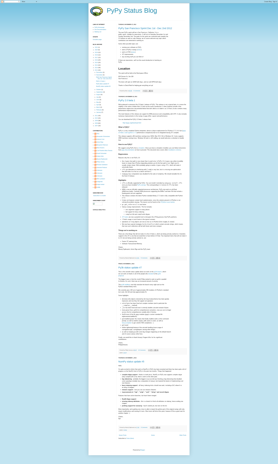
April (97, 105)
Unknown (99, 170)
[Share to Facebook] (150, 91)
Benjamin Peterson (102, 145)
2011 (96, 115)
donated (150, 274)
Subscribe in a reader (99, 195)
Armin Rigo (100, 142)
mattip (98, 187)
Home (153, 435)
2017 (96, 57)
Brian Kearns (100, 148)
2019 (96, 52)
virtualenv (141, 148)
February (99, 110)
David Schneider (102, 153)
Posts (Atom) (130, 438)
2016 (96, 60)
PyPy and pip (141, 185)
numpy (125, 430)
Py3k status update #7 (130, 267)
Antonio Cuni (100, 139)
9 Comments (144, 258)
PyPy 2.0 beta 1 (126, 100)
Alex (98, 133)
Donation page (97, 39)
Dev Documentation (100, 29)
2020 (96, 50)
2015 (96, 62)
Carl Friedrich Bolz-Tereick (104, 150)
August (98, 94)
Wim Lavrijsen (101, 179)
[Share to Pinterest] (152, 91)
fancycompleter (127, 323)
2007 (96, 125)
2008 (96, 123)
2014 (96, 65)
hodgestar (100, 181)
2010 (96, 118)
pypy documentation (128, 150)
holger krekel (100, 184)
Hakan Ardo (100, 156)
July (97, 97)
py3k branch (158, 271)
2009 (96, 120)
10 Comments (142, 350)
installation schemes (174, 150)
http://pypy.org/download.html (132, 123)
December (99, 72)
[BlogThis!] (146, 91)
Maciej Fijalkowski (102, 159)
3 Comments (144, 427)
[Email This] (144, 91)
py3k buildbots (125, 284)
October (98, 89)
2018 (96, 55)
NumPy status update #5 (131, 361)
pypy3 (125, 352)
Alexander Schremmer (103, 136)
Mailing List (97, 32)
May (97, 102)
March (98, 107)
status (139, 49)
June (98, 99)
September (99, 92)
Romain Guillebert (102, 164)
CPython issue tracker (168, 202)
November (99, 75)
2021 (96, 47)
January (98, 112)
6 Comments (136, 90)
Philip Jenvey (101, 162)
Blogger (142, 450)
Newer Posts (122, 435)
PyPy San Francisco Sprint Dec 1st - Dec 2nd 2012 (145, 28)
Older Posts (182, 435)
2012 (96, 70)
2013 (96, 67)
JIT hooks (125, 217)
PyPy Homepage (99, 27)
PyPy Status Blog (132, 10)
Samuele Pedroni (102, 167)
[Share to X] (148, 91)
